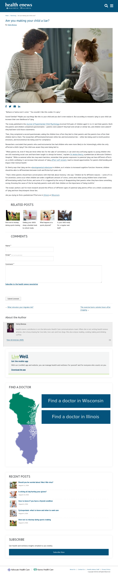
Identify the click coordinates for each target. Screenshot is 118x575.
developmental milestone (42, 167)
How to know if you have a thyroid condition (35, 501)
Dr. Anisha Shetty (76, 154)
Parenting (13, 15)
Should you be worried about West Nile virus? (35, 482)
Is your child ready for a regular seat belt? (63, 225)
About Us (72, 569)
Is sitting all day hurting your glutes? (32, 492)
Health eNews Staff (93, 569)
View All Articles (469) (15, 340)
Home (7, 15)
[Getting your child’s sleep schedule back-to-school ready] (30, 215)
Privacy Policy (106, 569)
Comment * (9, 264)
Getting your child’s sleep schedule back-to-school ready (30, 225)
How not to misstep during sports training (34, 520)
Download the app (18, 370)
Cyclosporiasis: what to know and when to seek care (38, 510)
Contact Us (81, 569)
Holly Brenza (12, 25)
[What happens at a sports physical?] (47, 215)
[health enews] (18, 6)
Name (8, 245)
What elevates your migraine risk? (20, 307)
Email (13, 255)
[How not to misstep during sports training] (13, 215)
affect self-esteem (59, 160)
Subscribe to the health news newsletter (21, 284)
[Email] (110, 339)
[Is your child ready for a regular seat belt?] (65, 215)
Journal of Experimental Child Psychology (42, 124)
